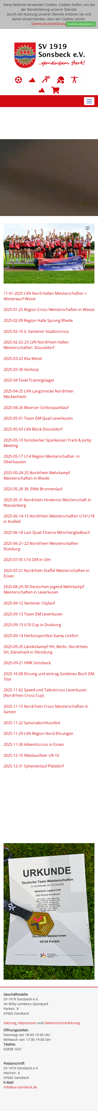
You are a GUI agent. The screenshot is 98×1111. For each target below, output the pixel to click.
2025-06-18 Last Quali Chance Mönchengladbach (47, 532)
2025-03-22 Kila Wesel (23, 358)
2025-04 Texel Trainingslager (29, 380)
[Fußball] (19, 80)
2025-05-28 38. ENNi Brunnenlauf (33, 489)
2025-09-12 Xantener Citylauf (29, 603)
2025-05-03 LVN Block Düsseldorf (33, 429)
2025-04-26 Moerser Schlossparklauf (36, 407)
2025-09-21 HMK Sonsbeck (27, 662)
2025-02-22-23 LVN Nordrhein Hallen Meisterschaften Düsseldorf (36, 344)
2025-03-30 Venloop (21, 369)
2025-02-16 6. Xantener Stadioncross (36, 331)
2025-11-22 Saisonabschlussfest (32, 722)
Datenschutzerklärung (49, 23)
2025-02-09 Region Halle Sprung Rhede (38, 320)
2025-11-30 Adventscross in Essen (34, 744)
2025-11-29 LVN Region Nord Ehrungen (38, 733)
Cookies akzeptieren (80, 24)
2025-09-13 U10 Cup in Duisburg (32, 624)
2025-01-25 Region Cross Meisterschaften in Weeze (49, 309)
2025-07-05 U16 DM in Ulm (27, 559)
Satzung (10, 1023)
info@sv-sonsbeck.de (20, 1087)
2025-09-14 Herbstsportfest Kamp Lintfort (41, 635)
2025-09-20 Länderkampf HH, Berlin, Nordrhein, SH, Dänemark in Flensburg (46, 649)
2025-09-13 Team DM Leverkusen (33, 614)
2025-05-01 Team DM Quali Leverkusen (38, 418)
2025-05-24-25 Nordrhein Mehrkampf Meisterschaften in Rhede (37, 475)
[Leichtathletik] (47, 80)
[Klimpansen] (33, 80)
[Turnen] (74, 80)
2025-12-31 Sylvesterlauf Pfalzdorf (34, 766)
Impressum (27, 1023)
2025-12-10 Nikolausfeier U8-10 (32, 755)
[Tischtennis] (61, 80)
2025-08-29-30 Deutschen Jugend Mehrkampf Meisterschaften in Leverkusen (44, 589)
